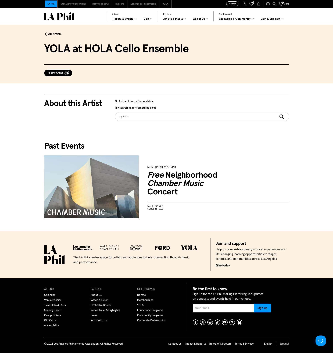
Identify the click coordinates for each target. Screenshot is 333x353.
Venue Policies (53, 300)
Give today (223, 265)
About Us (96, 295)
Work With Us (99, 320)
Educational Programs (150, 310)
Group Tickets (52, 315)
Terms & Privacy (244, 344)
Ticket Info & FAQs (55, 305)
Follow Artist (55, 73)
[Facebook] (195, 322)
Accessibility (51, 325)
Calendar (49, 295)
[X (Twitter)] (203, 322)
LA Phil (51, 4)
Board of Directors (220, 344)
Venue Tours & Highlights (105, 310)
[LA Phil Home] (59, 16)
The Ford (119, 4)
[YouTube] (225, 322)
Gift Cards (50, 320)
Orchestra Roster (101, 305)
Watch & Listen (100, 300)
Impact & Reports (195, 344)
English (268, 344)
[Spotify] (232, 322)
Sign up (262, 308)
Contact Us (174, 344)
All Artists (55, 34)
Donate (232, 4)
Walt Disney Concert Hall (73, 4)
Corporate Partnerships (151, 320)
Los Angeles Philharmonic (143, 4)
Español (284, 344)
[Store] (259, 4)
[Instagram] (210, 322)
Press (94, 315)
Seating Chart (52, 310)
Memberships (145, 300)
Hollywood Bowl (100, 4)
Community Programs (150, 315)
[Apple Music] (239, 322)
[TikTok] (217, 322)
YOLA (165, 4)
